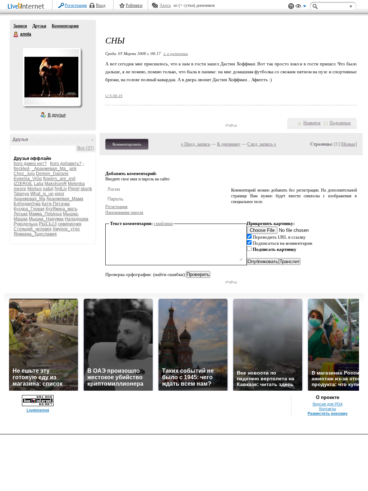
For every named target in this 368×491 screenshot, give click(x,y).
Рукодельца (26, 223)
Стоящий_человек (32, 228)
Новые (348, 144)
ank (73, 168)
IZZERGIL (23, 183)
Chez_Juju (24, 173)
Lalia (38, 183)
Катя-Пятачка (56, 203)
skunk (86, 188)
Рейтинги (134, 5)
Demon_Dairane (52, 173)
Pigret (73, 188)
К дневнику (228, 144)
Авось (165, 5)
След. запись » (261, 144)
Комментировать (126, 144)
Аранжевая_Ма (29, 198)
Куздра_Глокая (29, 208)
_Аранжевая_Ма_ (50, 168)
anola (16, 34)
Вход (100, 5)
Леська (21, 213)
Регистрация (76, 5)
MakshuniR (56, 183)
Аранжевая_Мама (64, 198)
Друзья (39, 25)
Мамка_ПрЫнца (45, 213)
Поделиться (340, 122)
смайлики (163, 223)
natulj (48, 188)
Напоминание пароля (124, 212)
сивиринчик (69, 223)
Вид (300, 7)
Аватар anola (51, 77)
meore (20, 188)
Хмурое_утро (66, 228)
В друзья (57, 115)
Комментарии (65, 25)
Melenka (76, 183)
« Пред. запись (195, 144)
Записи (20, 25)
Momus (34, 188)
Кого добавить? (66, 163)
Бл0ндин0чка (27, 203)
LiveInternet (27, 6)
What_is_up (42, 193)
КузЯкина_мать (61, 208)
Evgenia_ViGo (28, 178)
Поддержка (291, 6)
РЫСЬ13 (48, 223)
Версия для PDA (327, 404)
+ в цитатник (175, 53)
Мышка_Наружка (46, 218)
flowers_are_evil (59, 178)
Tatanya (21, 193)
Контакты (327, 409)
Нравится (312, 122)
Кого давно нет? (30, 163)
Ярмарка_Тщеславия (35, 234)
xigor (59, 193)
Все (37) (85, 148)
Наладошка (76, 218)
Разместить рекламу (328, 413)
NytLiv (61, 188)
